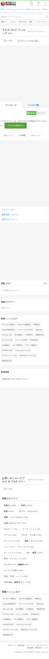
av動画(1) (6, 345)
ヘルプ (45, 648)
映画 (8, 511)
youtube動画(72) (9, 330)
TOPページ (12, 645)
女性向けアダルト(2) (28, 355)
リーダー (31, 5)
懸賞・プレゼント (14, 558)
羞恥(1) (37, 324)
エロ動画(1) (18, 345)
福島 (30, 22)
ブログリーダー (8, 210)
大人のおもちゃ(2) (23, 350)
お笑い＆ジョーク (14, 523)
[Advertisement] (24, 73)
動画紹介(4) (7, 361)
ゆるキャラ (10, 529)
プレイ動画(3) (31, 345)
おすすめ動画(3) (25, 324)
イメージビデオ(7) (26, 330)
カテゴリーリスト (36, 31)
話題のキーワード (9, 219)
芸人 (8, 40)
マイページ (30, 645)
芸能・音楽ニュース (15, 576)
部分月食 (22, 22)
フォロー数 (33, 105)
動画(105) (40, 335)
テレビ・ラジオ (31, 535)
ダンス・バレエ (28, 511)
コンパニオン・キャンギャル (18, 547)
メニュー (45, 5)
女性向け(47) (7, 350)
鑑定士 (3, 22)
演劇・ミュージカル (15, 517)
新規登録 (21, 645)
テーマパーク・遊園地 (16, 564)
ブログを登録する (16, 125)
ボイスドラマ (11, 541)
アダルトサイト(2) (10, 355)
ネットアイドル (12, 553)
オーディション (31, 529)
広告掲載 (30, 648)
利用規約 (38, 648)
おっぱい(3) (7, 335)
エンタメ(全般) (13, 570)
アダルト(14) (7, 340)
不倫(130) (34, 340)
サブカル (10, 535)
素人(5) (39, 330)
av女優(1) (18, 335)
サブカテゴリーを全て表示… (28, 41)
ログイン (38, 5)
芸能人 (9, 505)
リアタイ (12, 22)
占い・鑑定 (34, 553)
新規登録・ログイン (10, 215)
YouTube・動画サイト (17, 582)
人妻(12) (29, 335)
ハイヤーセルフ (41, 22)
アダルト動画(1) (9, 324)
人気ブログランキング (8, 4)
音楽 (26, 505)
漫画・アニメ (33, 541)
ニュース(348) (21, 340)
